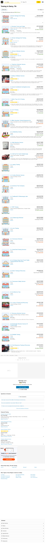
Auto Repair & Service (17, 176)
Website (11, 18)
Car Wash (2, 474)
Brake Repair (33, 474)
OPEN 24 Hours (17, 12)
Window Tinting (18, 477)
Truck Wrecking (24, 416)
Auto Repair (12, 355)
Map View (4, 9)
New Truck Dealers (16, 65)
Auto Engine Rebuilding (20, 474)
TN (4, 355)
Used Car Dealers (16, 155)
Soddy (35, 467)
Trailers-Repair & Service (26, 27)
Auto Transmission (34, 477)
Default (41, 9)
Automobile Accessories (17, 121)
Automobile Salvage (16, 314)
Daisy (7, 355)
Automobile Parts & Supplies (27, 121)
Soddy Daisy (14, 467)
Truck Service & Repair (17, 27)
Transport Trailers (27, 208)
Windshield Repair (4, 478)
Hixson (2, 467)
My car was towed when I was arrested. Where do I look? (12, 402)
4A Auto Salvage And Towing (17, 15)
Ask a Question (23, 396)
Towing (11, 17)
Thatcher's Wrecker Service (6, 439)
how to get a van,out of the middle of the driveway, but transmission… (14, 399)
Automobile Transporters (5, 477)
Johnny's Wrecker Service (5, 429)
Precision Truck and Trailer (6, 414)
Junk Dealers (22, 155)
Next (28, 360)
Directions (15, 55)
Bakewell (24, 467)
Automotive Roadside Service (18, 208)
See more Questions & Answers (22, 408)
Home (2, 355)
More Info (15, 18)
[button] (43, 2)
